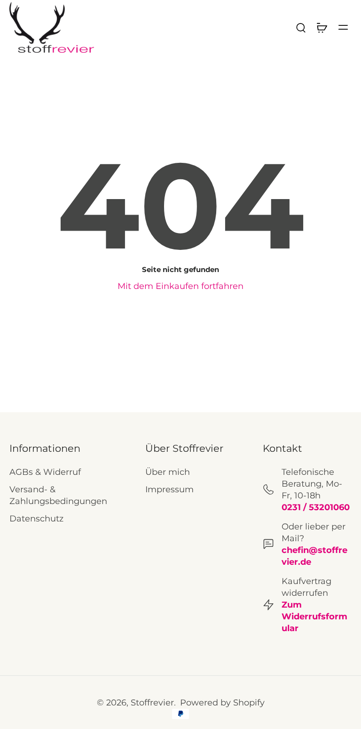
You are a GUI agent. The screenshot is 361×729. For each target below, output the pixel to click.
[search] (300, 27)
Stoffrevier (152, 702)
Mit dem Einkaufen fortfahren (180, 285)
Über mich (167, 471)
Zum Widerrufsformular (314, 616)
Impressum (169, 489)
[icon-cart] (321, 27)
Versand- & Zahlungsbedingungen (58, 495)
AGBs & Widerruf (45, 471)
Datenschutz (36, 518)
